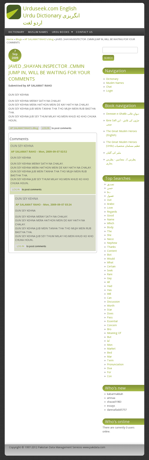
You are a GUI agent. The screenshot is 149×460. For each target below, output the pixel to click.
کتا (108, 340)
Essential (112, 321)
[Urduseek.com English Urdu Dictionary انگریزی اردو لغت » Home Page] (14, 18)
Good (110, 215)
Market (111, 348)
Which (110, 223)
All (108, 282)
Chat (109, 86)
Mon (109, 344)
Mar (109, 356)
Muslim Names (38, 32)
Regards (112, 211)
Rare (109, 274)
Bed (109, 352)
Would (111, 258)
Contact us (84, 32)
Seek (110, 270)
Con (109, 376)
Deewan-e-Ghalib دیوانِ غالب (122, 113)
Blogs (19, 39)
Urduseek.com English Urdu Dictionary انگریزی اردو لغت (51, 15)
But (109, 337)
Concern (112, 325)
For (109, 372)
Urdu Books (60, 32)
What (110, 262)
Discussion (113, 301)
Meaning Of (114, 333)
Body (110, 227)
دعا (108, 192)
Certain (111, 266)
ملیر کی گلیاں (113, 152)
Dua (109, 368)
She (109, 235)
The (109, 231)
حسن (110, 188)
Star (109, 309)
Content (112, 250)
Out (109, 200)
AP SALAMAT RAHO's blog (38, 39)
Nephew (112, 243)
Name (110, 219)
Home (10, 39)
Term (110, 360)
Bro (109, 329)
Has (109, 290)
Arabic (110, 204)
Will (109, 293)
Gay (109, 278)
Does (110, 313)
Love (110, 207)
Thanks (111, 247)
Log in (45, 128)
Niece (110, 239)
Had (109, 286)
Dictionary (16, 32)
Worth (110, 305)
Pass (110, 317)
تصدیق (110, 184)
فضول (110, 196)
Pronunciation (115, 364)
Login (109, 90)
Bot (109, 254)
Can (109, 297)
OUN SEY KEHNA (22, 146)
